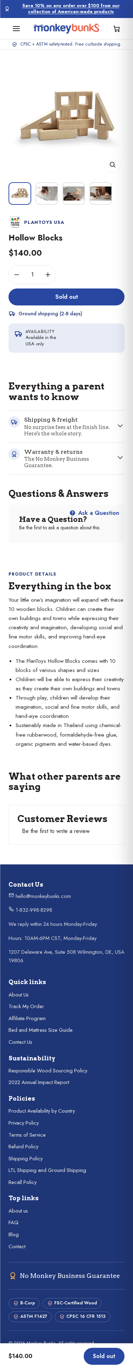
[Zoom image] (112, 164)
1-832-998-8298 (33, 910)
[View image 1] (20, 193)
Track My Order (26, 1006)
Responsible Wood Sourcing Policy (48, 1071)
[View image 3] (73, 193)
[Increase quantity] (48, 275)
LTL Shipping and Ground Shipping (47, 1170)
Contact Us (20, 1042)
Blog (14, 1234)
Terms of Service (27, 1135)
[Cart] (116, 28)
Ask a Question (98, 513)
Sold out (66, 296)
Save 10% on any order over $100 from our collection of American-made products (71, 9)
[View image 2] (46, 193)
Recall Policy (23, 1182)
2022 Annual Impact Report (39, 1082)
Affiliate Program (27, 1018)
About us (18, 1211)
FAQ (13, 1222)
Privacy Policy (24, 1123)
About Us (19, 995)
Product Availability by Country (42, 1111)
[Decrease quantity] (16, 275)
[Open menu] (16, 28)
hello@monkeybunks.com (42, 896)
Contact (17, 1246)
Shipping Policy (26, 1158)
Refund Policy (23, 1146)
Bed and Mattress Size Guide (41, 1030)
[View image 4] (100, 193)
